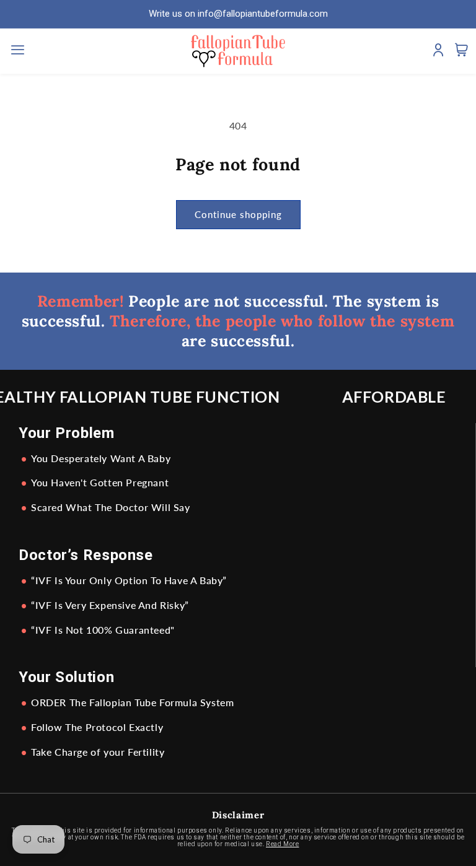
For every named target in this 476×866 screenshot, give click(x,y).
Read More (282, 844)
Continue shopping (238, 214)
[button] (20, 51)
